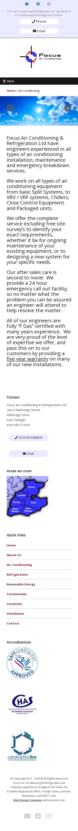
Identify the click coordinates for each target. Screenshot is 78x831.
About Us (14, 555)
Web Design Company (27, 800)
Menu (10, 81)
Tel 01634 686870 (29, 437)
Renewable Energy (21, 584)
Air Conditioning (19, 565)
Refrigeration (17, 574)
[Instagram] (49, 4)
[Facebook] (38, 4)
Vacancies (14, 604)
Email (40, 31)
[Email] (27, 4)
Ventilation (15, 613)
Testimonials (17, 594)
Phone (40, 21)
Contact (13, 623)
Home (11, 91)
